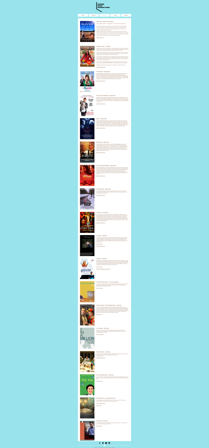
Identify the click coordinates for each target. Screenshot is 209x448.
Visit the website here (100, 403)
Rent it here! (98, 405)
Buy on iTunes (99, 243)
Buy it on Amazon (99, 334)
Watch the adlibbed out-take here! (103, 268)
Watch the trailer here (100, 80)
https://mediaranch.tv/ (100, 67)
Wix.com (113, 447)
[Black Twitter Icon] (103, 443)
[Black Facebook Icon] (100, 443)
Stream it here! (99, 381)
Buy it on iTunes (99, 288)
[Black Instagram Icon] (109, 443)
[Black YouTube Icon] (106, 443)
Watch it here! (99, 314)
